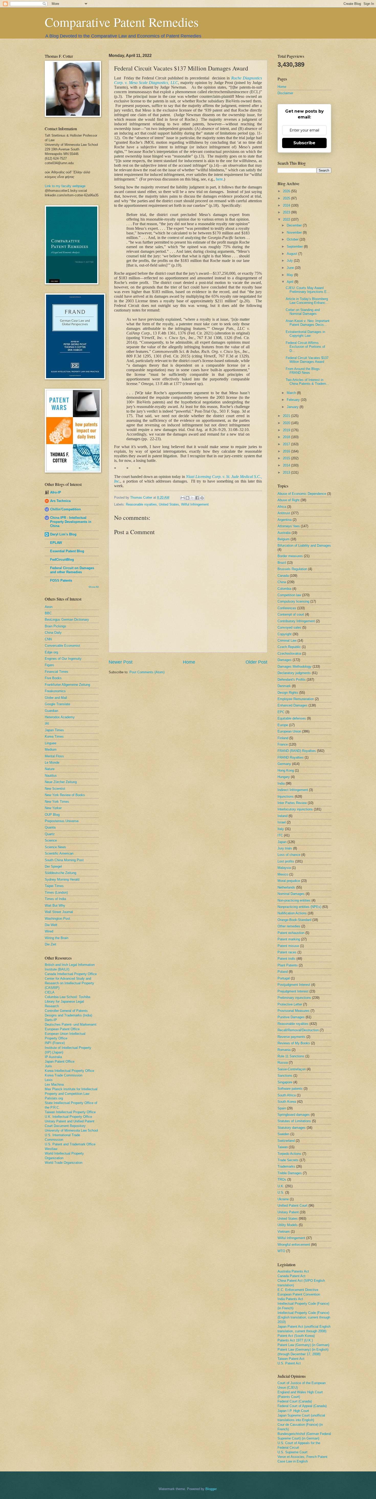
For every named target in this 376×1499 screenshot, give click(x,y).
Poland (283, 972)
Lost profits (286, 861)
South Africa (287, 1095)
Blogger (210, 1489)
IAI (47, 723)
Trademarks (286, 1166)
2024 (287, 205)
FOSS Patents (61, 580)
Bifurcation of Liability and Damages (304, 545)
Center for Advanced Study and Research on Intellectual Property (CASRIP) (69, 983)
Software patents (290, 1088)
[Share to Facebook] (197, 497)
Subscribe (304, 142)
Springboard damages (294, 1115)
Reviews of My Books (294, 1043)
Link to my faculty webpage (65, 186)
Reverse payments (291, 1037)
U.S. (281, 1192)
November (295, 232)
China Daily (53, 632)
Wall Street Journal (59, 912)
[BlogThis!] (187, 497)
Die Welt (51, 925)
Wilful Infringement (195, 504)
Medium (51, 749)
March (292, 393)
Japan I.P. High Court (293, 1411)
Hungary (284, 777)
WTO (281, 1251)
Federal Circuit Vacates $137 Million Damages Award (307, 360)
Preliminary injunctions (294, 998)
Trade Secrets (288, 1160)
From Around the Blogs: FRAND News (303, 371)
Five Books (53, 678)
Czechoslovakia (289, 653)
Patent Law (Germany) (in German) (303, 1345)
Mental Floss (54, 756)
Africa (282, 507)
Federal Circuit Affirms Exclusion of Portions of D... (305, 347)
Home (189, 662)
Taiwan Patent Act (291, 1359)
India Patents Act (290, 1299)
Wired (49, 931)
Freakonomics (55, 691)
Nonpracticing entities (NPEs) (299, 907)
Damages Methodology (295, 666)
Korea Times (54, 736)
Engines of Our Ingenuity (63, 659)
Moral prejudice (289, 881)
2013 (287, 472)
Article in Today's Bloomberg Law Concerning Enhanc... (307, 301)
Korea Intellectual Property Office (69, 1071)
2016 (287, 451)
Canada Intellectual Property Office (71, 974)
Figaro (49, 665)
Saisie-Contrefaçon (292, 1069)
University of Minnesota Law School (71, 1130)
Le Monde (52, 762)
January (293, 407)
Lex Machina (54, 1084)
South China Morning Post (64, 860)
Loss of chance (289, 855)
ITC (280, 835)
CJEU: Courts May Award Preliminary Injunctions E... (308, 290)
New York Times (57, 802)
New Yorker (53, 808)
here (219, 179)
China (282, 582)
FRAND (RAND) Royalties (297, 751)
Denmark (284, 686)
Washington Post (57, 918)
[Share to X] (192, 497)
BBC (48, 613)
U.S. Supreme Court (292, 1452)
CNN (48, 639)
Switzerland (286, 1141)
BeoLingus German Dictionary (67, 619)
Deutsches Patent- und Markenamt (70, 1024)
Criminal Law (287, 640)
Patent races (287, 952)
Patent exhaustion (291, 933)
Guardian (51, 711)
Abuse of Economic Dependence (302, 494)
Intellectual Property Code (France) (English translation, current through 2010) (304, 1317)
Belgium (284, 539)
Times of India (55, 899)
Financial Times (56, 672)
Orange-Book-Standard (294, 920)
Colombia (284, 589)
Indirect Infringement (293, 790)
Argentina (285, 520)
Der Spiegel (53, 866)
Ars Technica (60, 501)
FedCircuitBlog (62, 559)
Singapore (285, 1082)
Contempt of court (291, 614)
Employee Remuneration (296, 699)
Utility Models (288, 1225)
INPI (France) (55, 1043)
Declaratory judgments (294, 673)
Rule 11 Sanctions (291, 1056)
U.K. (281, 1186)
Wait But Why (55, 905)
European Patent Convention (299, 1294)
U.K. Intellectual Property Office (68, 1117)
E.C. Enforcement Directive (298, 1290)
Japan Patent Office (59, 1061)
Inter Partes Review (292, 803)
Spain (282, 1108)
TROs (282, 1179)
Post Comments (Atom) (146, 672)
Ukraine (283, 1199)
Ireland (282, 816)
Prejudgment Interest (293, 991)
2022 (287, 219)
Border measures (290, 556)
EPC (281, 712)
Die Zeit (50, 944)
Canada (283, 576)
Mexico (283, 874)
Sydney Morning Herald (62, 879)
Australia (284, 533)
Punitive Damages (291, 1017)
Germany (284, 764)
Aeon (48, 607)
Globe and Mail (56, 698)
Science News (55, 847)
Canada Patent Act (291, 1276)
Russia (283, 1062)
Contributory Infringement (296, 621)
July (290, 260)
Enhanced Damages (292, 705)
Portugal (284, 978)
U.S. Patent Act (289, 1363)
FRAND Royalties (291, 757)
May (290, 275)
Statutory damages (292, 1128)
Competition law (289, 595)
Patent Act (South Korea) (296, 1336)
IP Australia (53, 1057)
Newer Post (120, 662)
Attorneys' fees (289, 526)
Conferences (287, 608)
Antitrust (284, 513)
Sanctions (285, 1075)
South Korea (287, 1102)
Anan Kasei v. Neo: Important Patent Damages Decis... (307, 323)
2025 (287, 198)
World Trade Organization (63, 1163)
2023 (287, 212)
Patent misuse (288, 946)
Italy (281, 829)
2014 (287, 465)
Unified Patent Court (292, 1205)
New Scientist (55, 788)
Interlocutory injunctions (295, 809)
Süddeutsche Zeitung (60, 873)
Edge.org (51, 652)
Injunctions (286, 796)
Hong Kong (286, 770)
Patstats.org (54, 1098)
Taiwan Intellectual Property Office (70, 1112)
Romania (284, 1050)
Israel (282, 822)
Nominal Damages (291, 894)
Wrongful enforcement (294, 1244)
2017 (287, 444)
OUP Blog (52, 815)
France (283, 744)
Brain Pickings (55, 626)
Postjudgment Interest (294, 985)
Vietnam (284, 1231)
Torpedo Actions (289, 1154)
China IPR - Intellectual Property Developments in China (70, 522)
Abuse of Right (289, 500)
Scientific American (59, 853)
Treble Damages (290, 1173)
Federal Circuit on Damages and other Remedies (72, 570)
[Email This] (182, 497)
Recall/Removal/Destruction (298, 1030)
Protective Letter (290, 1004)
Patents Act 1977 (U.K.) (295, 1340)
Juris (48, 1066)
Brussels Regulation (292, 569)
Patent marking (289, 939)
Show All (93, 586)
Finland (283, 738)
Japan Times (54, 730)
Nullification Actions (292, 913)
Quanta (50, 827)
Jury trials (285, 848)
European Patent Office (62, 1029)
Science (51, 840)
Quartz (50, 834)
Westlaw (51, 1149)
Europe (283, 725)
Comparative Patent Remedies (121, 21)
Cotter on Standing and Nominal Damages (303, 312)
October (293, 239)
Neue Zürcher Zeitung (61, 782)
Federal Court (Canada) (295, 1401)
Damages (285, 660)
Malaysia (284, 868)
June (291, 268)
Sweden (283, 1134)
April (290, 282)
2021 (287, 416)
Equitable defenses (292, 718)
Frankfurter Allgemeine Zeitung (67, 685)
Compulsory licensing (293, 601)
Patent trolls (286, 959)
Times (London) (56, 892)
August (292, 254)
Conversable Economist (62, 645)
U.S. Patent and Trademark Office (70, 1144)
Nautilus (51, 775)
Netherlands (286, 887)
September (295, 246)
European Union (289, 731)
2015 (287, 458)
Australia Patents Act (293, 1271)
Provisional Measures (293, 1011)
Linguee (50, 743)
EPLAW (56, 543)
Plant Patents (288, 965)
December (295, 225)
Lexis (49, 1080)
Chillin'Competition (65, 509)
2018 (287, 437)
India (281, 783)
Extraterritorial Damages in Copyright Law (305, 334)
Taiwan (283, 1147)
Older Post (256, 662)
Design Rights (288, 692)
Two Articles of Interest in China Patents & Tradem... (307, 382)
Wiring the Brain (56, 938)
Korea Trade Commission (63, 1075)
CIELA (49, 992)
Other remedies (289, 926)
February (294, 400)
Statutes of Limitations (294, 1121)
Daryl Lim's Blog (63, 534)
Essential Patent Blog (67, 551)
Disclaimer (285, 93)
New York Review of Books (65, 795)
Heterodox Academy (60, 717)
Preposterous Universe (62, 821)
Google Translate (57, 704)
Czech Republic (289, 647)
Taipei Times (54, 886)
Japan (282, 842)
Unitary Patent (288, 1212)
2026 (287, 191)
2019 (287, 430)
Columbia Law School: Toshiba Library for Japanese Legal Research (67, 1001)
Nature (49, 769)
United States (169, 504)
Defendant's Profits (292, 679)
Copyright (285, 634)
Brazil (282, 563)
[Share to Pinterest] (202, 497)
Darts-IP (51, 1020)
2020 (287, 423)
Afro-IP (55, 492)
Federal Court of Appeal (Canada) (302, 1406)
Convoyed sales (289, 627)
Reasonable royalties (141, 504)
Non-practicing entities (294, 900)
